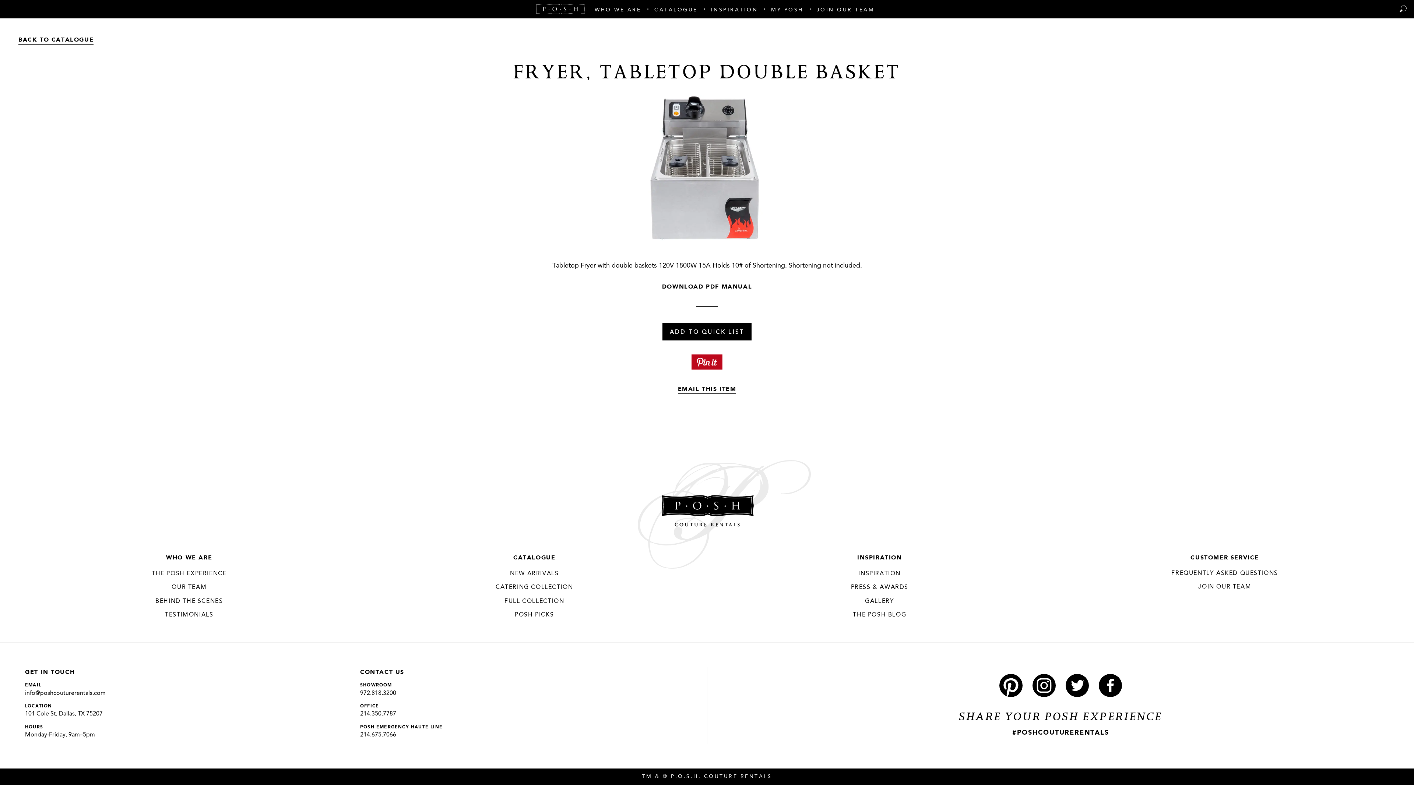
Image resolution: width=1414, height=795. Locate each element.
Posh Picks (534, 615)
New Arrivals (534, 574)
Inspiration (879, 558)
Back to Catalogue (56, 40)
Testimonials (189, 615)
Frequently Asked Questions (1224, 573)
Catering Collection (534, 587)
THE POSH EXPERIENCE (189, 574)
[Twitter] (1077, 685)
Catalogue (534, 558)
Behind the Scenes (189, 601)
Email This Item (707, 389)
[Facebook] (1110, 685)
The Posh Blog (879, 615)
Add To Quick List (707, 332)
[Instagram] (1044, 685)
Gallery (879, 601)
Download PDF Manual (707, 287)
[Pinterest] (1011, 685)
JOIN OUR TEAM (1224, 587)
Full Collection (534, 601)
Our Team (189, 587)
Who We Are (189, 558)
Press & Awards (879, 587)
